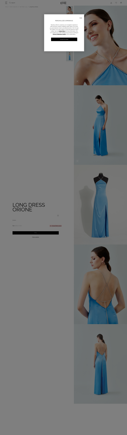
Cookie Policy (62, 31)
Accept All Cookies (64, 39)
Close (80, 17)
